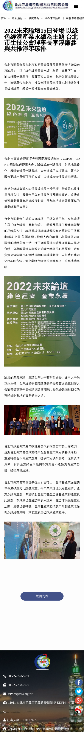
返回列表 (42, 596)
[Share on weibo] (79, 709)
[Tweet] (79, 691)
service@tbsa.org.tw (20, 693)
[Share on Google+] (79, 700)
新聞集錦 (33, 18)
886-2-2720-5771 (18, 676)
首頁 (3, 18)
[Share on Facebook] (79, 682)
